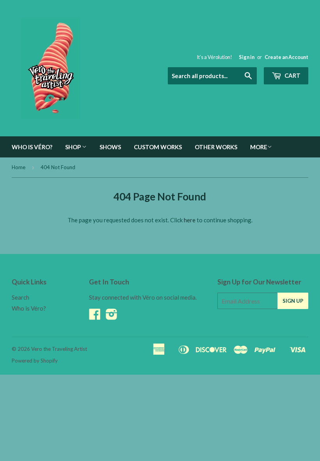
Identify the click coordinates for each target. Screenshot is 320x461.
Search (20, 297)
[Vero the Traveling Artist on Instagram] (111, 316)
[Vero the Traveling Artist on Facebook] (95, 316)
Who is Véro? (32, 146)
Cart (291, 75)
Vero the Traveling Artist (59, 349)
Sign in (246, 57)
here (190, 219)
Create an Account (286, 57)
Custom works (158, 146)
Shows (110, 146)
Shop (73, 146)
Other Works (216, 146)
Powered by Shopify (35, 360)
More (258, 146)
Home (18, 167)
